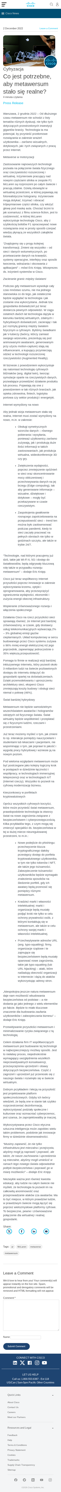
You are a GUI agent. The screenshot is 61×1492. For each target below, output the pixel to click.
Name (6, 1337)
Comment (9, 1298)
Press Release (13, 103)
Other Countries (45, 1382)
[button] (12, 13)
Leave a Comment (49, 28)
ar (12, 1246)
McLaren (22, 1246)
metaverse (35, 1246)
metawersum (11, 1253)
